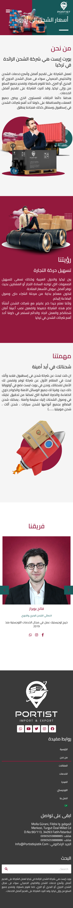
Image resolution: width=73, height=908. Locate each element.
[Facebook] (28, 635)
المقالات (63, 765)
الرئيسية (64, 749)
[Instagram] (22, 635)
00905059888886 (52, 840)
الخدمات (63, 773)
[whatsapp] (16, 635)
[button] (7, 11)
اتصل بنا (64, 798)
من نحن (64, 757)
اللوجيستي (62, 790)
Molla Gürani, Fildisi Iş (46, 824)
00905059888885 (52, 836)
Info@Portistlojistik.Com (31, 844)
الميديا (64, 782)
